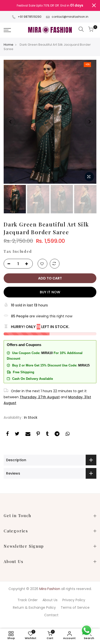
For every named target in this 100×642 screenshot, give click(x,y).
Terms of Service (75, 607)
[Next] (89, 122)
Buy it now (50, 292)
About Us (50, 600)
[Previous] (10, 122)
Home (8, 45)
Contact (51, 615)
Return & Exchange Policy (34, 607)
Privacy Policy (73, 600)
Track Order (27, 600)
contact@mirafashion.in (70, 17)
